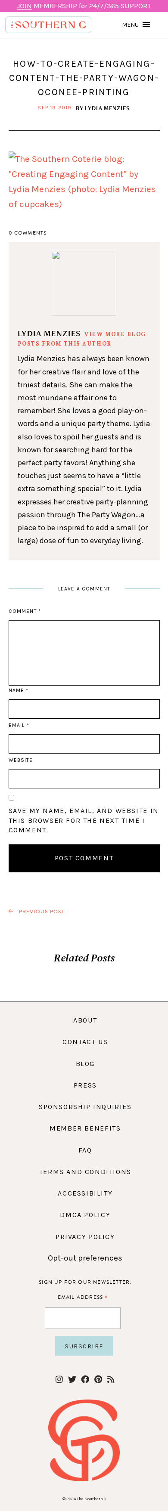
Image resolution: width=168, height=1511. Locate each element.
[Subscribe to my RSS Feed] (111, 1380)
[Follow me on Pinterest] (98, 1380)
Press (85, 1085)
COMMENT (25, 611)
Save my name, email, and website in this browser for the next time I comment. (84, 820)
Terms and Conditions (85, 1172)
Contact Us (85, 1042)
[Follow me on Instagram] (59, 1380)
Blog (85, 1064)
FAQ (85, 1150)
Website (21, 760)
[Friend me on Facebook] (85, 1380)
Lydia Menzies (108, 108)
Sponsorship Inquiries (85, 1107)
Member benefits (85, 1128)
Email (19, 725)
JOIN (24, 6)
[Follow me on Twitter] (72, 1380)
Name (18, 690)
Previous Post (41, 911)
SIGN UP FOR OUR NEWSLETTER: (85, 1282)
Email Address (83, 1297)
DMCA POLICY (85, 1215)
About (85, 1020)
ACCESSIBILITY (85, 1193)
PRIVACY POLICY (85, 1237)
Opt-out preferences (85, 1258)
